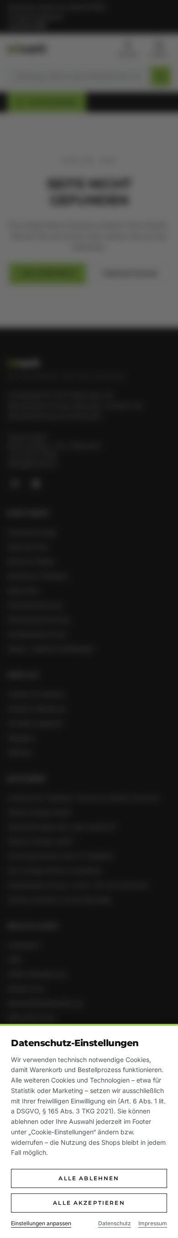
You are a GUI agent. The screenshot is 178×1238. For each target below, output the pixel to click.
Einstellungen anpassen (41, 1223)
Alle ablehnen (88, 1178)
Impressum (152, 1223)
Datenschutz (114, 1223)
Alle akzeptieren (89, 1202)
